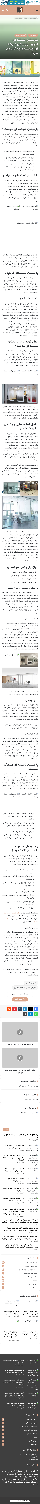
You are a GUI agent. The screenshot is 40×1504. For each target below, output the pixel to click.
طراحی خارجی (33, 1284)
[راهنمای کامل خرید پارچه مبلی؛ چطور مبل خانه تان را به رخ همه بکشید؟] (32, 1160)
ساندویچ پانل (34, 1457)
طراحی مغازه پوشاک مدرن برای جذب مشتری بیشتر (10, 1313)
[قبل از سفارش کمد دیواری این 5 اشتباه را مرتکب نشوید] (32, 1202)
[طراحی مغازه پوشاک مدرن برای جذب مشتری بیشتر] (10, 1304)
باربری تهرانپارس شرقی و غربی (29, 1455)
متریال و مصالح (32, 1277)
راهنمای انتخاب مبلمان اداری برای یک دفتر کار (30, 1313)
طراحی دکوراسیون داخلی (31, 1099)
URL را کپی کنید (20, 999)
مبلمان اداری (18, 18)
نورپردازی (34, 1287)
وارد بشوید (21, 1086)
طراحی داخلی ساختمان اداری (24, 987)
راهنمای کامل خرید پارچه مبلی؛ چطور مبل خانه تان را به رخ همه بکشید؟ (13, 1157)
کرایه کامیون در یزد (32, 1459)
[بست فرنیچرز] (20, 10)
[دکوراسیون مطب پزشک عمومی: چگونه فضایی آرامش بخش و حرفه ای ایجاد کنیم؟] (10, 1325)
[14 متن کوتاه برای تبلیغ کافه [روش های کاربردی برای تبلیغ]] (32, 1172)
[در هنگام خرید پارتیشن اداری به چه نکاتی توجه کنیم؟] (29, 1325)
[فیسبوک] (36, 1009)
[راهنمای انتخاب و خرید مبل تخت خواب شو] (32, 1363)
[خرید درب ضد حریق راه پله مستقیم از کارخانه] (32, 1181)
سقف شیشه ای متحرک (12, 913)
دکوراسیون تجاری (21, 35)
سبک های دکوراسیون (30, 1273)
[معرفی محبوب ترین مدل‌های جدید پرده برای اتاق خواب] (32, 1149)
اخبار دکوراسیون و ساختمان (28, 1270)
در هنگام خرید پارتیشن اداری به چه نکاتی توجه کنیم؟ (30, 1334)
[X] (30, 1009)
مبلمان (25, 18)
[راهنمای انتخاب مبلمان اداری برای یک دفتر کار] (29, 1304)
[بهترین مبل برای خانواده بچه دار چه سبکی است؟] (32, 1191)
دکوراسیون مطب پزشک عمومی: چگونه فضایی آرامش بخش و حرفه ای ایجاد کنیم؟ (11, 1335)
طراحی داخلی (30, 983)
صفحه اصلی (32, 18)
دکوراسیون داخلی (31, 1263)
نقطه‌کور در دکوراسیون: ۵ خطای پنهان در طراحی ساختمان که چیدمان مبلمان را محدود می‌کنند (13, 1211)
